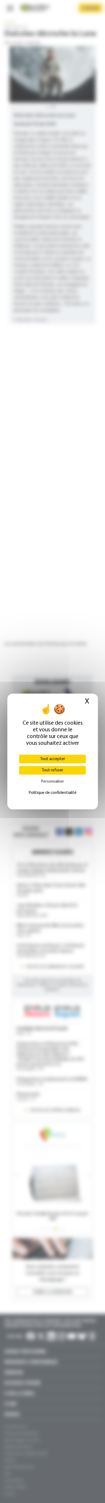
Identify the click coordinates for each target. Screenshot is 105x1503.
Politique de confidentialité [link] (52, 793)
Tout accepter (52, 759)
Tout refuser (52, 770)
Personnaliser (52, 781)
